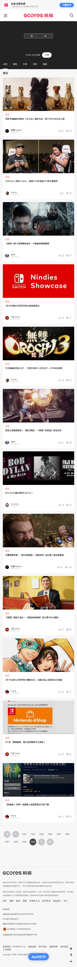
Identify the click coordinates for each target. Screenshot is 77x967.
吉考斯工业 (34, 901)
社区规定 (64, 946)
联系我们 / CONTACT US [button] (14, 946)
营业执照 (6, 909)
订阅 (47, 55)
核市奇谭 (46, 901)
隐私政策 (54, 946)
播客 (25, 901)
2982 (33, 834)
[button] (71, 948)
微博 (12, 901)
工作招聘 (7, 949)
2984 (50, 834)
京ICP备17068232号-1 (11, 919)
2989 (24, 841)
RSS (65, 901)
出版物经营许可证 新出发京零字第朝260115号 (20, 934)
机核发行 (57, 901)
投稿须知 (32, 946)
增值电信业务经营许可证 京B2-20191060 (18, 914)
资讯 (7, 114)
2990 (33, 841)
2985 (58, 834)
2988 (15, 841)
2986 (67, 834)
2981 (24, 834)
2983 (41, 834)
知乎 (5, 901)
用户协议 (43, 946)
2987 (7, 841)
